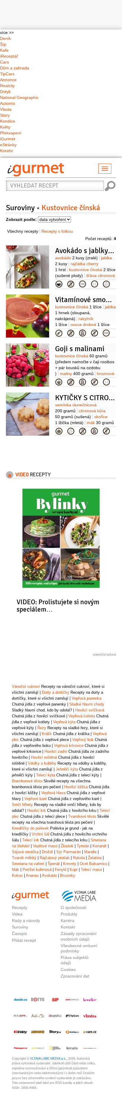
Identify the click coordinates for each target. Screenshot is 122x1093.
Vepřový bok (83, 739)
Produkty (69, 914)
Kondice (7, 121)
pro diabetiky (82, 284)
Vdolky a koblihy (42, 763)
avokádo (76, 257)
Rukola (79, 858)
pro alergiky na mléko (71, 284)
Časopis (19, 933)
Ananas (32, 875)
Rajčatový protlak (55, 858)
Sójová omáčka (25, 852)
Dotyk (5, 91)
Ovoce (59, 382)
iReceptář (9, 56)
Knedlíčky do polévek (30, 828)
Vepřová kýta (64, 722)
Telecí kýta (45, 775)
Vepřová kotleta (81, 716)
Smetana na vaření (28, 863)
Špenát (54, 863)
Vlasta (6, 109)
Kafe (4, 50)
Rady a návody (26, 920)
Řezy (41, 728)
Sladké (59, 431)
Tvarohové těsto (82, 816)
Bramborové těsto (27, 781)
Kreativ (6, 150)
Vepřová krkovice (69, 745)
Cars (4, 62)
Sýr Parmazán (68, 852)
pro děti (82, 333)
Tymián (83, 846)
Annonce (8, 79)
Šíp (3, 44)
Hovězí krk (36, 810)
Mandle (90, 852)
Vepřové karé (35, 798)
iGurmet (7, 138)
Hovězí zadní (55, 751)
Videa (17, 914)
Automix (7, 103)
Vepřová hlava (53, 793)
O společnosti (73, 907)
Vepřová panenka (86, 698)
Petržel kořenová (37, 869)
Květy (5, 127)
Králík (47, 734)
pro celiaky (94, 333)
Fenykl (60, 869)
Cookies (68, 969)
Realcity (7, 85)
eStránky (8, 144)
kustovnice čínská (78, 306)
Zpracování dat (75, 976)
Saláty (59, 284)
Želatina (95, 858)
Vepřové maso (45, 846)
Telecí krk (30, 840)
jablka (85, 312)
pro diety (94, 284)
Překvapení (10, 133)
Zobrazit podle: (21, 219)
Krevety (69, 863)
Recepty (19, 907)
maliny (77, 373)
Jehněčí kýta (67, 769)
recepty (33, 474)
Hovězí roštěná (44, 757)
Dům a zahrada (14, 68)
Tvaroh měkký (24, 858)
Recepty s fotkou (57, 231)
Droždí (47, 852)
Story (5, 115)
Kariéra (67, 920)
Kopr (74, 869)
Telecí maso (91, 869)
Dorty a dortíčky (55, 692)
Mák (15, 869)
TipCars (7, 73)
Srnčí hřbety (22, 804)
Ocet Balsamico (93, 863)
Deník (5, 38)
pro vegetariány (106, 284)
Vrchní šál (40, 834)
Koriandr (99, 846)
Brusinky (67, 875)
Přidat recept (24, 940)
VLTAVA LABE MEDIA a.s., (48, 1058)
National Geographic (19, 97)
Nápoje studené (59, 333)
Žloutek (67, 846)
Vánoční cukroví (26, 686)
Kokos (17, 875)
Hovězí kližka (76, 787)
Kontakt (68, 927)
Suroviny (20, 208)
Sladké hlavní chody (86, 704)
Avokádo (49, 875)
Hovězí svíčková (89, 710)
